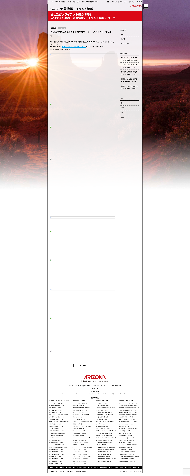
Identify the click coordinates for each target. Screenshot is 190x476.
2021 (122, 113)
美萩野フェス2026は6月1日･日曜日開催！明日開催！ (129, 59)
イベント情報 (125, 43)
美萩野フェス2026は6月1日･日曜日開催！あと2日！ (129, 66)
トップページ (113, 2)
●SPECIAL (136, 467)
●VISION (62, 467)
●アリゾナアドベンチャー (116, 467)
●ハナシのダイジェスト (79, 467)
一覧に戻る (82, 365)
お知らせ (124, 39)
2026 (122, 103)
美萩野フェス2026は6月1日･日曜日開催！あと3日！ (129, 73)
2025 (122, 108)
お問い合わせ (123, 2)
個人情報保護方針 (81, 471)
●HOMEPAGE (103, 467)
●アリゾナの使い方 (93, 467)
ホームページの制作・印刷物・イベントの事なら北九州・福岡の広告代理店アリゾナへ (73, 2)
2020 (122, 117)
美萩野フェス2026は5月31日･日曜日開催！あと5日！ (129, 87)
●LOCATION (128, 467)
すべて (123, 34)
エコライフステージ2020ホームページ (74, 47)
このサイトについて (136, 2)
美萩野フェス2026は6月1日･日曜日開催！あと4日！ (129, 80)
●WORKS (69, 467)
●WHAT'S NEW (54, 467)
